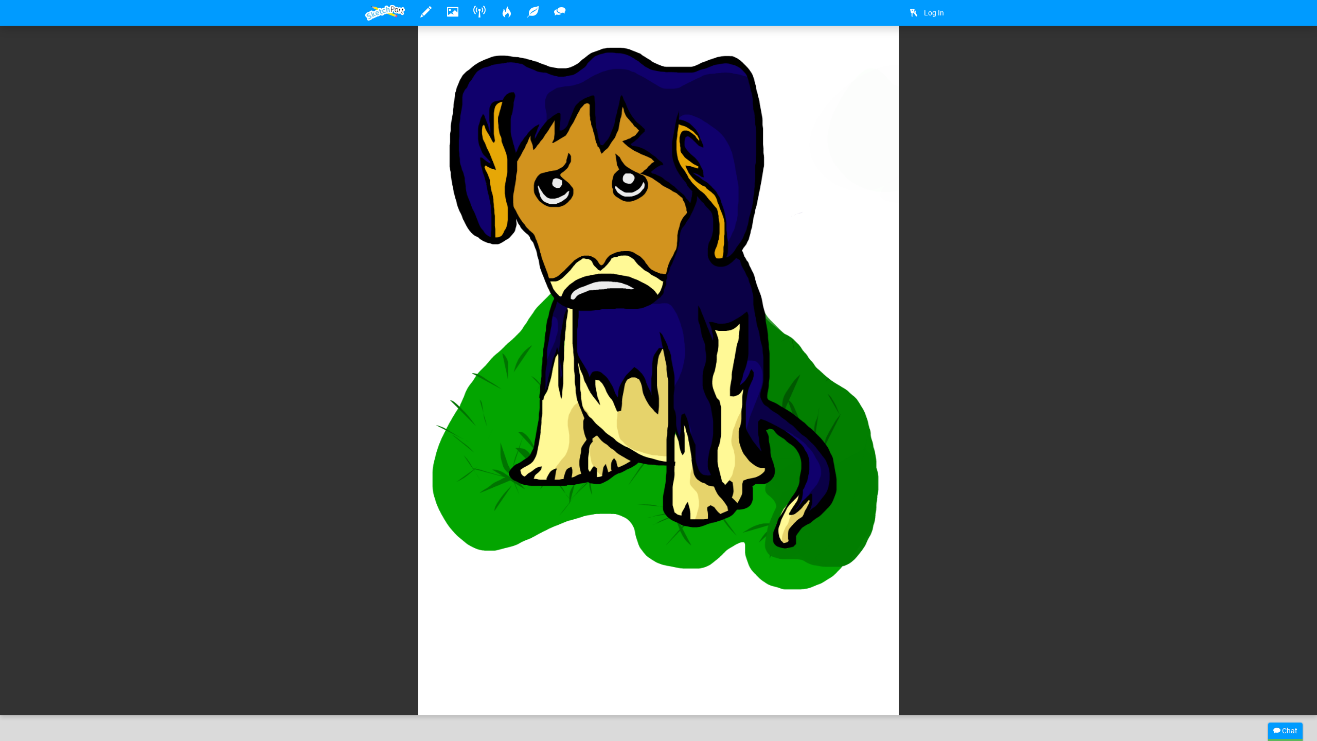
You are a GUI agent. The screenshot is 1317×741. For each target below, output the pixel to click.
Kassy (407, 676)
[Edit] (884, 49)
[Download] (911, 49)
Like (386, 697)
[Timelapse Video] (939, 49)
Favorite (448, 697)
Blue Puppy (486, 676)
